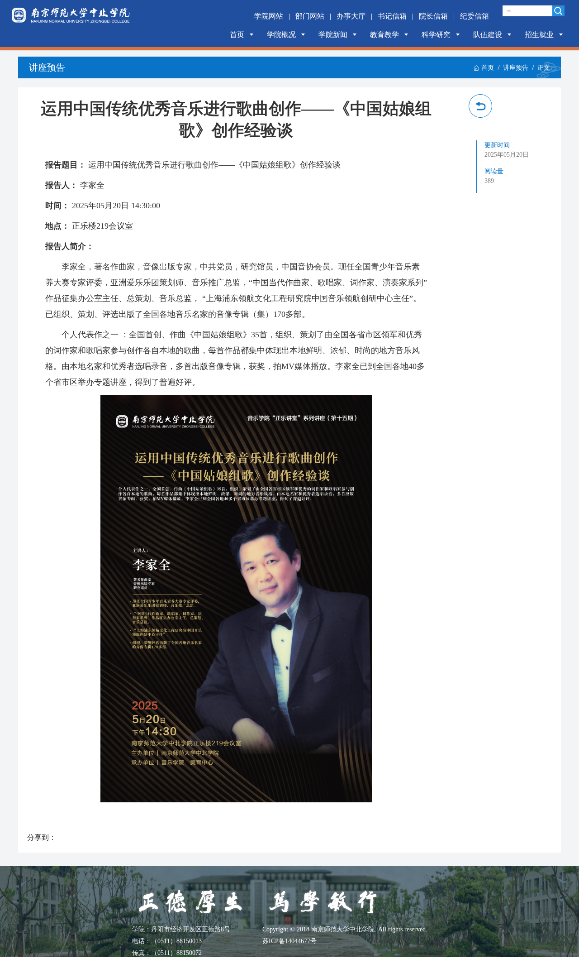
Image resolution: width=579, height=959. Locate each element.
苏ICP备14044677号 (289, 941)
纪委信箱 (474, 16)
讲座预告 (515, 67)
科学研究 (436, 34)
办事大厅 (351, 16)
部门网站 (309, 16)
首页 (237, 34)
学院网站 (268, 16)
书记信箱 (392, 16)
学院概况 (281, 34)
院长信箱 (433, 16)
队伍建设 (487, 34)
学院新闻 (332, 34)
